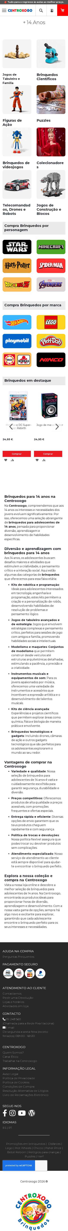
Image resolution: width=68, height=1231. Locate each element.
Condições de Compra (18, 1086)
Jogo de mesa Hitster (49, 425)
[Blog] (32, 1114)
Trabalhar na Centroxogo (20, 1061)
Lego (9, 1148)
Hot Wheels (23, 1148)
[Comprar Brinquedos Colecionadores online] (51, 144)
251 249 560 (13, 1019)
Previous (11, 427)
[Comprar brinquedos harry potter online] (17, 267)
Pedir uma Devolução (18, 997)
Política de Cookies (16, 1082)
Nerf (40, 1156)
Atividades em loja (15, 1006)
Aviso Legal (10, 1074)
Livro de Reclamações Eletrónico (25, 1095)
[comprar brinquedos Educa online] (17, 361)
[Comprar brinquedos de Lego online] (51, 324)
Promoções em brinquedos (25, 1143)
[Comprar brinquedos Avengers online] (51, 286)
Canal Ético (10, 1056)
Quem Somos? (13, 1052)
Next (56, 427)
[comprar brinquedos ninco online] (51, 361)
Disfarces (54, 1143)
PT (10, 1127)
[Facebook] (6, 1114)
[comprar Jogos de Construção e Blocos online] (51, 186)
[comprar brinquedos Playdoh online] (51, 343)
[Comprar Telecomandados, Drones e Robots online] (17, 186)
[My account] (51, 10)
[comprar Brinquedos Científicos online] (51, 55)
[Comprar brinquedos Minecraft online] (51, 249)
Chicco (38, 1148)
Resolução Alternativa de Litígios (25, 1090)
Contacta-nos (12, 993)
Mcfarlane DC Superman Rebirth (18, 426)
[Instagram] (13, 1114)
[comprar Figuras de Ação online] (17, 101)
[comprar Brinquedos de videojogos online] (17, 144)
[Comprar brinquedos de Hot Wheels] (17, 324)
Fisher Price (53, 1148)
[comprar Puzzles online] (51, 101)
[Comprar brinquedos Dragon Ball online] (17, 286)
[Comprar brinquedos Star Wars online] (17, 249)
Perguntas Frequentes (18, 956)
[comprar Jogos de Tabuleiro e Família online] (17, 55)
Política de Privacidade (19, 1078)
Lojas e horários (13, 1002)
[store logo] (20, 9)
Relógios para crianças (43, 1152)
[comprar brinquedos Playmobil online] (17, 343)
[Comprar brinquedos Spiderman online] (51, 267)
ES (4, 1127)
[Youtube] (23, 1114)
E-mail (9, 1027)
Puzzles (30, 1156)
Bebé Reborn (16, 1152)
